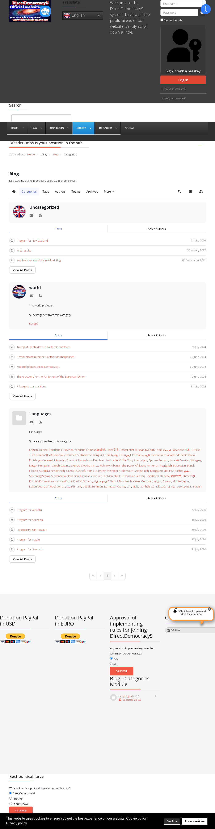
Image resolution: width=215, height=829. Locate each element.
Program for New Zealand (32, 240)
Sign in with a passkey (183, 71)
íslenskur (126, 471)
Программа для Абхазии (32, 530)
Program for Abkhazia (30, 520)
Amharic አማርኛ (111, 460)
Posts (58, 229)
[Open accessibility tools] (206, 9)
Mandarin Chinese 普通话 (89, 450)
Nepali (114, 481)
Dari (128, 486)
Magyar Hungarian (40, 465)
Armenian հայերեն (159, 465)
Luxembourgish (39, 486)
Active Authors (157, 229)
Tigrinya (171, 486)
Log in (183, 80)
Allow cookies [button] (195, 821)
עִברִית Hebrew (101, 465)
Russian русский (145, 450)
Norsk (90, 471)
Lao (163, 486)
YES (115, 659)
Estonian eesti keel (91, 476)
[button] (109, 192)
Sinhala (145, 486)
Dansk (190, 465)
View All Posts (22, 270)
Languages (40, 414)
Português (55, 450)
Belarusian (179, 465)
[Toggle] (157, 698)
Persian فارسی (141, 455)
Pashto (121, 486)
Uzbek (86, 486)
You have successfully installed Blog (39, 260)
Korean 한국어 (45, 455)
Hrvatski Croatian (179, 460)
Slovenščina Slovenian (65, 476)
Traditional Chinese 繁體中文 (163, 476)
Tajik (78, 486)
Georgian (146, 481)
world (35, 287)
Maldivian (196, 486)
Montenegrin (181, 481)
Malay (136, 486)
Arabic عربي (164, 450)
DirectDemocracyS (23, 793)
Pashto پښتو (182, 471)
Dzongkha (183, 486)
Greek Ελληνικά (75, 471)
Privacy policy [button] (16, 823)
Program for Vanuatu (29, 510)
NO (115, 664)
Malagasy (196, 460)
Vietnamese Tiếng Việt (90, 455)
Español (68, 450)
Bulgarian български (107, 471)
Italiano (43, 450)
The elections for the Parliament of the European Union (51, 376)
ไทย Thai (127, 460)
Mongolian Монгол (162, 471)
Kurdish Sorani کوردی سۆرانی (91, 481)
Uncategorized (44, 207)
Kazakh (70, 486)
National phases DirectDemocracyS (38, 367)
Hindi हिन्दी (112, 450)
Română (72, 460)
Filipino (33, 471)
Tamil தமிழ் (111, 455)
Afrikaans (140, 465)
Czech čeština (60, 465)
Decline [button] (171, 821)
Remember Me (173, 20)
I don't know (20, 804)
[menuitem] (17, 128)
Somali (155, 486)
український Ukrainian (52, 460)
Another (17, 798)
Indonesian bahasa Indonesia (169, 455)
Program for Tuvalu (28, 539)
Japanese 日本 (181, 450)
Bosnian (124, 481)
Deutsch (71, 455)
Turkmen (97, 486)
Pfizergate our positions (31, 386)
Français (59, 455)
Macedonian (57, 486)
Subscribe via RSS (131, 699)
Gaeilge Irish (141, 471)
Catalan (167, 481)
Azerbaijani (140, 460)
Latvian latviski (112, 476)
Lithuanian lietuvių (133, 476)
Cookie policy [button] (136, 818)
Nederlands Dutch (89, 460)
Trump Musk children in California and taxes (43, 347)
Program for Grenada (30, 549)
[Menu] (200, 144)
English (77, 15)
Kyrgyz (157, 481)
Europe (33, 323)
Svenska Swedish (81, 465)
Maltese (135, 481)
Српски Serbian (158, 460)
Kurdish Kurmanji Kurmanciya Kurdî (50, 481)
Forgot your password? (173, 98)
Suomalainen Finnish (52, 471)
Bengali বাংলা (127, 450)
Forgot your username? (173, 88)
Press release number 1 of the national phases (45, 357)
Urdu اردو (125, 455)
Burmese (109, 486)
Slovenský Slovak (39, 476)
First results (24, 250)
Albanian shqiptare (122, 465)
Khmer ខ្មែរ (189, 476)
